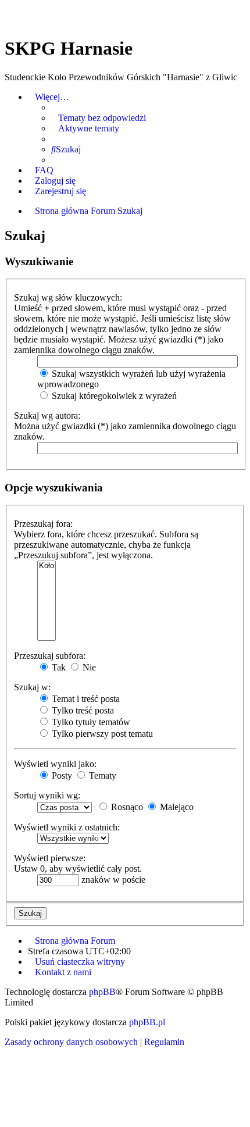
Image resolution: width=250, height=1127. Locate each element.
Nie (88, 667)
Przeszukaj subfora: (49, 656)
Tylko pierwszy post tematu (101, 734)
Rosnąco (126, 807)
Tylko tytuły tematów (89, 722)
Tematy (101, 775)
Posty (60, 775)
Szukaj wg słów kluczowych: (68, 297)
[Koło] (46, 566)
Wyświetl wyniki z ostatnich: (67, 827)
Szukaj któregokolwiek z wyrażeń (113, 396)
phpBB (102, 992)
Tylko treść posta (81, 710)
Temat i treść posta (84, 699)
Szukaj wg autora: (47, 415)
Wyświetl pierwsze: (49, 858)
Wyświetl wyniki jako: (55, 764)
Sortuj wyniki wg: (47, 795)
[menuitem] (98, 118)
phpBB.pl (147, 1022)
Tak (57, 667)
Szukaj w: (32, 687)
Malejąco (176, 807)
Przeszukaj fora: (43, 524)
